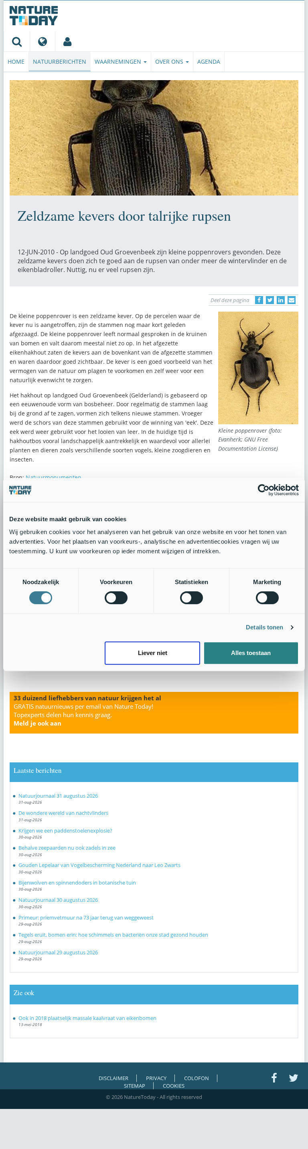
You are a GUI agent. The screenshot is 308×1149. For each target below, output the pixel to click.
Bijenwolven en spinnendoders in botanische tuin (77, 882)
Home (16, 61)
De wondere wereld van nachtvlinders (63, 812)
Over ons (170, 61)
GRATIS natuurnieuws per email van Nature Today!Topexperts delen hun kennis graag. (83, 714)
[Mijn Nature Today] (67, 41)
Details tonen (264, 627)
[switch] (116, 597)
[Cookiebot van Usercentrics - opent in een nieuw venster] (264, 490)
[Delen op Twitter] (270, 300)
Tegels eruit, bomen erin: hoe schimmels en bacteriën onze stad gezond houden (113, 934)
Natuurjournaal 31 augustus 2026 (58, 795)
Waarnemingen (119, 61)
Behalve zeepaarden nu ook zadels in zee (67, 847)
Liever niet (152, 652)
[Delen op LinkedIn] (281, 300)
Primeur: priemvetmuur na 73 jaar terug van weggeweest (86, 917)
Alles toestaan (251, 652)
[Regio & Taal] (42, 41)
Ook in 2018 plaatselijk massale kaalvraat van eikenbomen (87, 1018)
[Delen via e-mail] (292, 300)
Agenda (208, 61)
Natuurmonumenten (53, 477)
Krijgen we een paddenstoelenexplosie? (65, 830)
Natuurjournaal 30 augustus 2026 (58, 899)
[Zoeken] (17, 41)
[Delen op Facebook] (259, 300)
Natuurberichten (59, 61)
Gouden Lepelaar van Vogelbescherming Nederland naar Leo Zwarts (99, 865)
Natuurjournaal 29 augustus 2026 (58, 952)
